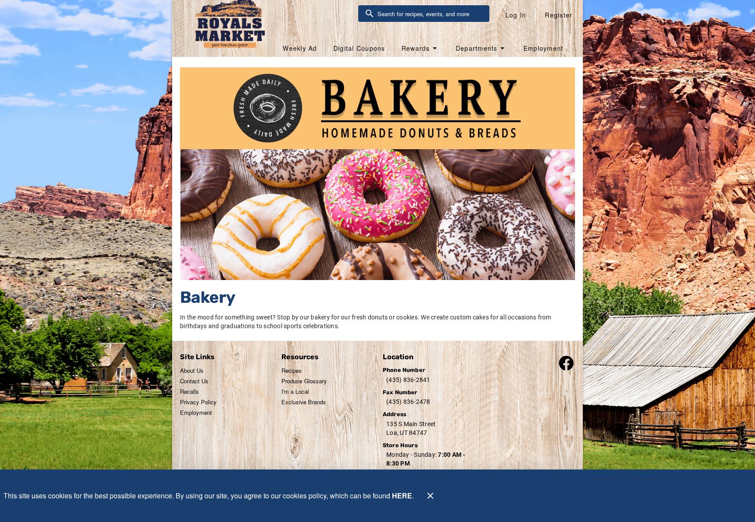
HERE (402, 495)
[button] (420, 48)
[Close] (430, 496)
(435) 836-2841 (408, 379)
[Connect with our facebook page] (566, 362)
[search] (430, 13)
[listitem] (192, 370)
